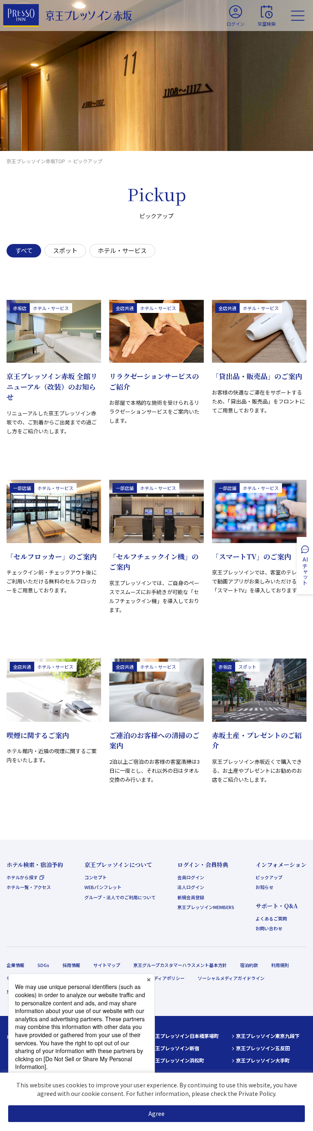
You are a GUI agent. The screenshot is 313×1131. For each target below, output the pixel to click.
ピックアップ (269, 877)
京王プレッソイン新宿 (174, 1048)
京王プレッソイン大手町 (263, 1060)
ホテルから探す (22, 877)
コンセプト (95, 877)
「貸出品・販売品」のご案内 (257, 376)
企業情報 (15, 965)
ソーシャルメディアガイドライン (231, 978)
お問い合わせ (269, 928)
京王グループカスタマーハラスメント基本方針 (180, 965)
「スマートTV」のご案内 (251, 556)
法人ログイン (190, 887)
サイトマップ (106, 965)
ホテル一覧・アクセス (29, 887)
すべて (24, 250)
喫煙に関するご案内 (38, 735)
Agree (156, 1113)
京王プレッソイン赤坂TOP (36, 160)
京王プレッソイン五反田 (263, 1048)
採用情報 (71, 965)
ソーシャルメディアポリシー (156, 978)
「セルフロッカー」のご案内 (52, 556)
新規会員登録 (190, 897)
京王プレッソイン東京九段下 (268, 1035)
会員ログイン (190, 877)
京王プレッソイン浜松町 (177, 1060)
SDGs (43, 965)
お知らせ (264, 887)
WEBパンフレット (102, 887)
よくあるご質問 (271, 918)
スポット (65, 250)
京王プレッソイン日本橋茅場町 (184, 1035)
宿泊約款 (249, 965)
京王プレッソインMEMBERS (205, 907)
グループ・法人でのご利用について (120, 897)
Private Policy (256, 1093)
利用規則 (280, 965)
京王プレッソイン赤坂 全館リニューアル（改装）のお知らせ (52, 386)
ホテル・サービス (122, 250)
